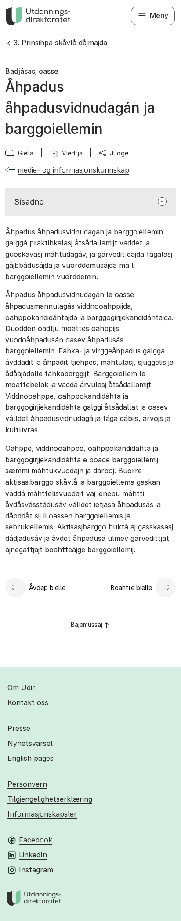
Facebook (35, 839)
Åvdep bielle (47, 587)
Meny (159, 15)
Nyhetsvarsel (30, 743)
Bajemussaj (86, 624)
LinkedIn (33, 854)
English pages (30, 758)
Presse (18, 728)
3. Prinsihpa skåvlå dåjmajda (60, 42)
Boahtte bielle (131, 587)
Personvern (27, 784)
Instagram (36, 869)
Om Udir (21, 687)
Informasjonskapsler (42, 813)
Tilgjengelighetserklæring (49, 799)
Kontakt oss (27, 702)
